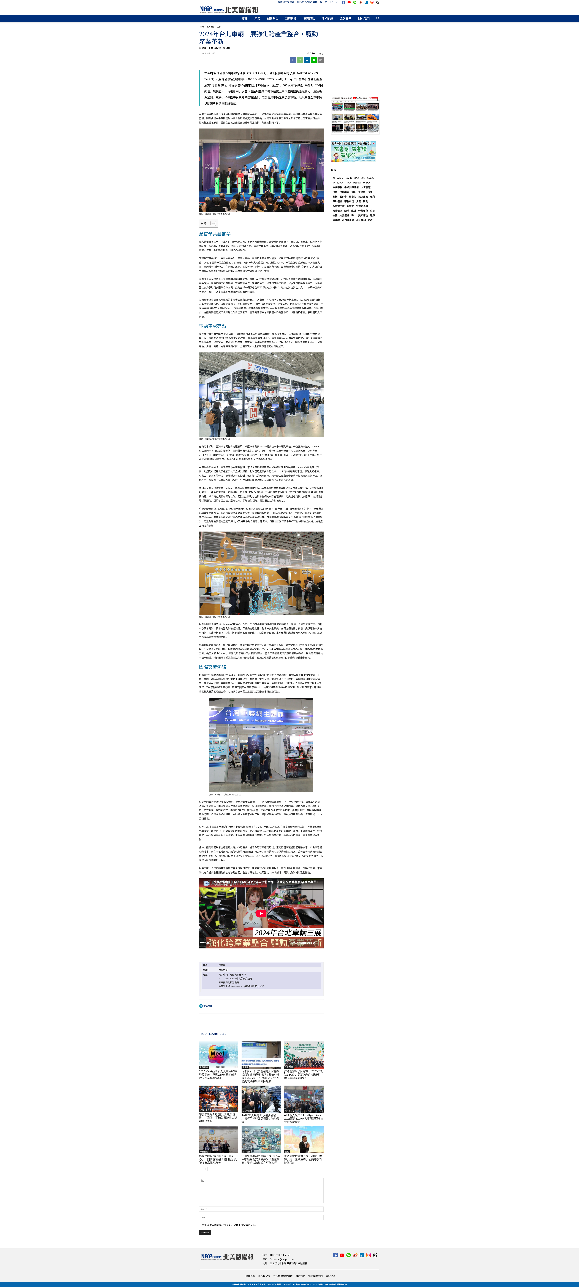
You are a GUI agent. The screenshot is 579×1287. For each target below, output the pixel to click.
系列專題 (345, 18)
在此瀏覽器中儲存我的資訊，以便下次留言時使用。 (230, 1225)
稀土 (353, 215)
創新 (353, 191)
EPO (356, 177)
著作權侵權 (348, 220)
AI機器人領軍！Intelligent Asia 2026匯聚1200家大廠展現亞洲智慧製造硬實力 (303, 1118)
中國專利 (337, 187)
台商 (370, 191)
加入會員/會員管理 (307, 2)
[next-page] (206, 1169)
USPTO (357, 182)
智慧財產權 (362, 205)
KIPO (340, 182)
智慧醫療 (337, 210)
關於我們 (364, 18)
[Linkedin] (307, 60)
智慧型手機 (339, 205)
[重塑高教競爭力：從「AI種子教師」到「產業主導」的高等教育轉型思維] (303, 1139)
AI (334, 177)
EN (332, 2)
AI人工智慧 (247, 1111)
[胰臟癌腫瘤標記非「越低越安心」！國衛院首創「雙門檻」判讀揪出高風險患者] (218, 1139)
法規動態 (327, 18)
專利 (372, 196)
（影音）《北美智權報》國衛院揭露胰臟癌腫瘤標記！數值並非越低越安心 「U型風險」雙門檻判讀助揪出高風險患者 (261, 1076)
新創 (365, 201)
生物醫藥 (289, 1067)
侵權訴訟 (344, 191)
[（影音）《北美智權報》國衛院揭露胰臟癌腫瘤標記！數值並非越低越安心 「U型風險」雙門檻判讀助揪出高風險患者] (261, 1055)
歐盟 (346, 210)
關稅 (370, 220)
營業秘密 (363, 210)
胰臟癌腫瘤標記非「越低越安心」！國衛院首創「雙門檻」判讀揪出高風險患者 (218, 1159)
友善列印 (207, 1005)
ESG (363, 177)
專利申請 (349, 201)
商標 (335, 196)
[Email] (321, 60)
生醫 (335, 215)
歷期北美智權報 (286, 2)
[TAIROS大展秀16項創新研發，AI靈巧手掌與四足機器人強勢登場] (261, 1099)
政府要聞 (246, 1151)
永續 (353, 210)
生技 (372, 210)
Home (201, 26)
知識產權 (344, 215)
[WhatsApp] (300, 60)
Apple (340, 177)
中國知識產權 (351, 187)
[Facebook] (293, 60)
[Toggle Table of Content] (211, 223)
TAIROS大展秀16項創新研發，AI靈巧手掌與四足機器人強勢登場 (261, 1118)
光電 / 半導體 (205, 1110)
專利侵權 (337, 201)
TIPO (348, 182)
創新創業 (272, 18)
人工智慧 (366, 187)
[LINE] (314, 60)
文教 (287, 1151)
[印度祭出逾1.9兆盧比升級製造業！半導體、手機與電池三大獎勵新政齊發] (218, 1099)
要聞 (245, 18)
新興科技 (291, 18)
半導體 (361, 191)
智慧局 (350, 205)
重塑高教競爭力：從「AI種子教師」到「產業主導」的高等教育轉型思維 (303, 1159)
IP (334, 182)
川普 (358, 201)
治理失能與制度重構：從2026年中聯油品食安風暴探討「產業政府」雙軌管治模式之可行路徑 (261, 1159)
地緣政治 (363, 196)
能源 (372, 215)
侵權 (335, 191)
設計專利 (361, 220)
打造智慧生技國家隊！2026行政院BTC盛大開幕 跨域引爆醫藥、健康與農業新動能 (303, 1075)
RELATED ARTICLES (213, 1034)
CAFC (348, 177)
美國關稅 (363, 215)
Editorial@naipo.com (282, 1259)
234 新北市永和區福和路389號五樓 (288, 1263)
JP (337, 2)
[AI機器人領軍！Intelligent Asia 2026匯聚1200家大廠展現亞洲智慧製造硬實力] (303, 1099)
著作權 (336, 220)
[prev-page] (201, 1169)
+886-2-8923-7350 (280, 1255)
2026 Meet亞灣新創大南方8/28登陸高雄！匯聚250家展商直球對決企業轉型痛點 (218, 1075)
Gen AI (370, 177)
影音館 (245, 1067)
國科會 (343, 196)
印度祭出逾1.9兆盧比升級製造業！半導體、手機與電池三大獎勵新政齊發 (218, 1118)
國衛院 (352, 196)
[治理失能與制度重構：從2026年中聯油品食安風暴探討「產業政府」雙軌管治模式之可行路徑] (261, 1139)
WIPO (366, 182)
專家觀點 (309, 18)
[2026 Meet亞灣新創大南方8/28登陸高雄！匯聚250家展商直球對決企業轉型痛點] (218, 1055)
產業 (257, 18)
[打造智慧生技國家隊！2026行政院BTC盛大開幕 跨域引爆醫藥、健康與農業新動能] (303, 1055)
